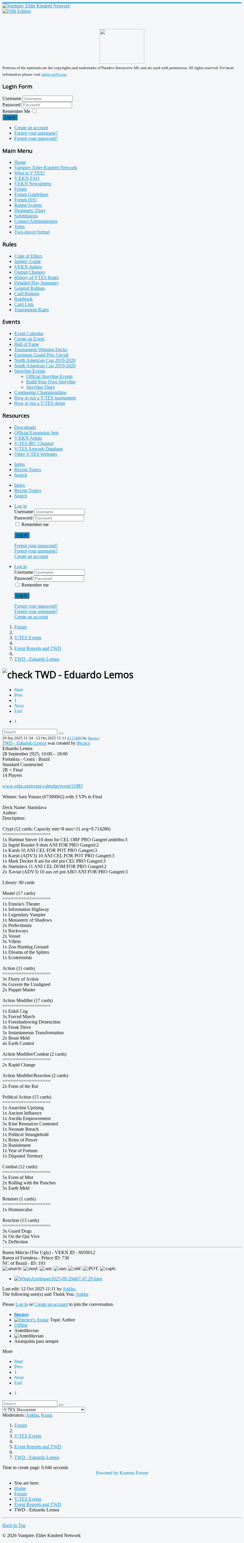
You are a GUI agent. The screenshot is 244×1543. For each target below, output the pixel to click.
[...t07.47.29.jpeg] (58, 1278)
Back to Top (14, 1525)
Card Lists (24, 304)
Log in (10, 117)
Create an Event (29, 338)
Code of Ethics (28, 256)
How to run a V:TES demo (39, 403)
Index (19, 464)
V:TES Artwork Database (38, 448)
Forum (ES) (25, 199)
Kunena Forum (134, 1472)
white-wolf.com (53, 74)
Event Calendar (28, 333)
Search (20, 474)
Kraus (46, 1415)
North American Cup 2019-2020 (45, 360)
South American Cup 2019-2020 (45, 365)
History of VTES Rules (36, 277)
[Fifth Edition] (16, 11)
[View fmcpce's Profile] (31, 1319)
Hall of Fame (26, 344)
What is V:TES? (29, 172)
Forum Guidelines (31, 194)
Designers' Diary (30, 210)
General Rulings (29, 288)
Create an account (31, 127)
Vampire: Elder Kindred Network (45, 167)
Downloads (25, 427)
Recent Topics (27, 469)
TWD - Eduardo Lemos (24, 743)
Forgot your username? (36, 133)
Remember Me (16, 111)
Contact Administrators (35, 221)
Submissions (26, 215)
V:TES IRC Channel (34, 443)
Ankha (68, 1288)
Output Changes (29, 272)
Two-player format (31, 231)
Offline (21, 1325)
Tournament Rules (31, 309)
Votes (19, 226)
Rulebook (23, 298)
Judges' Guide (27, 261)
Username (11, 98)
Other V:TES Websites (35, 454)
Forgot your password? (36, 138)
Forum (20, 189)
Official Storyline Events (49, 376)
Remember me (35, 524)
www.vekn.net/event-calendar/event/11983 (42, 785)
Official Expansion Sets (36, 432)
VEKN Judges (28, 266)
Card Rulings (26, 293)
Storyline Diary (40, 387)
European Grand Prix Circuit (41, 354)
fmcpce (93, 738)
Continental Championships (40, 392)
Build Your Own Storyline (51, 381)
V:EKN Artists (28, 438)
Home (20, 162)
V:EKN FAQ (27, 178)
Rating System (28, 205)
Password (12, 104)
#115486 (74, 738)
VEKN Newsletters (32, 183)
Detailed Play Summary (36, 282)
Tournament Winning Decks (40, 349)
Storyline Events (29, 371)
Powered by (107, 1472)
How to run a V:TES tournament (45, 397)
